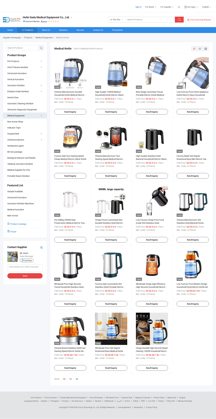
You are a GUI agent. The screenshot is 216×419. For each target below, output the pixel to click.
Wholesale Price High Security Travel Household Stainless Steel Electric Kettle (68, 286)
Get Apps (191, 6)
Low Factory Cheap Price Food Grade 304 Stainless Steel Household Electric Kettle (150, 222)
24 (64, 379)
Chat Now (28, 260)
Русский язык (77, 401)
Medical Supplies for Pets (18, 169)
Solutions (63, 30)
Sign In (138, 6)
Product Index (158, 397)
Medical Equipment (16, 115)
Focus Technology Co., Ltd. (89, 407)
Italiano (89, 401)
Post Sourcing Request (200, 19)
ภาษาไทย (151, 401)
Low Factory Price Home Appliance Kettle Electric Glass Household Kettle (192, 94)
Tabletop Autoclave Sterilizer (20, 163)
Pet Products (13, 61)
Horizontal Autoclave (16, 73)
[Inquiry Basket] (179, 6)
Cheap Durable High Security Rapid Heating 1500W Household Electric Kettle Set (152, 351)
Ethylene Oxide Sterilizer (18, 91)
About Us (46, 30)
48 (77, 378)
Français (65, 401)
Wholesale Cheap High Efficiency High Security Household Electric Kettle (150, 286)
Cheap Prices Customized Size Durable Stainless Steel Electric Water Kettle (109, 222)
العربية (119, 401)
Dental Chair (13, 97)
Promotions (117, 30)
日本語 (135, 401)
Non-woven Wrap (15, 121)
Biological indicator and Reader (21, 157)
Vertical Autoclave (15, 79)
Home (10, 30)
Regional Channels (142, 397)
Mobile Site (171, 397)
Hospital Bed (13, 133)
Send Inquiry (70, 112)
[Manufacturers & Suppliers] (22, 5)
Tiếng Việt (170, 401)
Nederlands (109, 401)
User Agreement (124, 407)
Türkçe (160, 401)
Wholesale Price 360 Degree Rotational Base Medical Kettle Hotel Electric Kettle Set (109, 351)
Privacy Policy (151, 407)
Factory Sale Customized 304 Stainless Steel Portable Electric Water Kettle (109, 286)
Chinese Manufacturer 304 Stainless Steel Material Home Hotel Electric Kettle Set (190, 222)
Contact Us (98, 30)
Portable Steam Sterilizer (18, 176)
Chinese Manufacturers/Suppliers (73, 397)
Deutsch (98, 401)
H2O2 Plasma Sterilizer (17, 67)
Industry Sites (127, 397)
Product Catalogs (18, 224)
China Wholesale (96, 397)
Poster (13, 231)
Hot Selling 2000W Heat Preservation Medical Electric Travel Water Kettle (70, 222)
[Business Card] (41, 247)
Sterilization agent (15, 145)
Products (29, 30)
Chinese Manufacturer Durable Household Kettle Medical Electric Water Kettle (69, 94)
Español (44, 401)
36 (70, 378)
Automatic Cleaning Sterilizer (20, 103)
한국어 (127, 401)
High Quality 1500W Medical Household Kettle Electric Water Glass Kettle (109, 94)
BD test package (14, 151)
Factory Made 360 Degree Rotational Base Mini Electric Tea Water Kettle (191, 158)
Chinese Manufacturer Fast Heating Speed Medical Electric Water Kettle (109, 158)
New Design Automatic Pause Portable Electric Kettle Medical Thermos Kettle (150, 94)
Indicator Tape (13, 127)
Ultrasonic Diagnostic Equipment (22, 109)
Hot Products (36, 397)
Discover (80, 30)
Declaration (138, 407)
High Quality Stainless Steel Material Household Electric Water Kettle (151, 158)
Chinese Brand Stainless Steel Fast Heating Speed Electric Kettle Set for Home (70, 351)
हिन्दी (143, 401)
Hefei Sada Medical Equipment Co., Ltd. (46, 17)
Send (25, 275)
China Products (50, 397)
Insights (182, 397)
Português (54, 401)
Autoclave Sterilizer (16, 85)
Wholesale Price (112, 397)
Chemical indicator (15, 139)
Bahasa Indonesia (185, 401)
